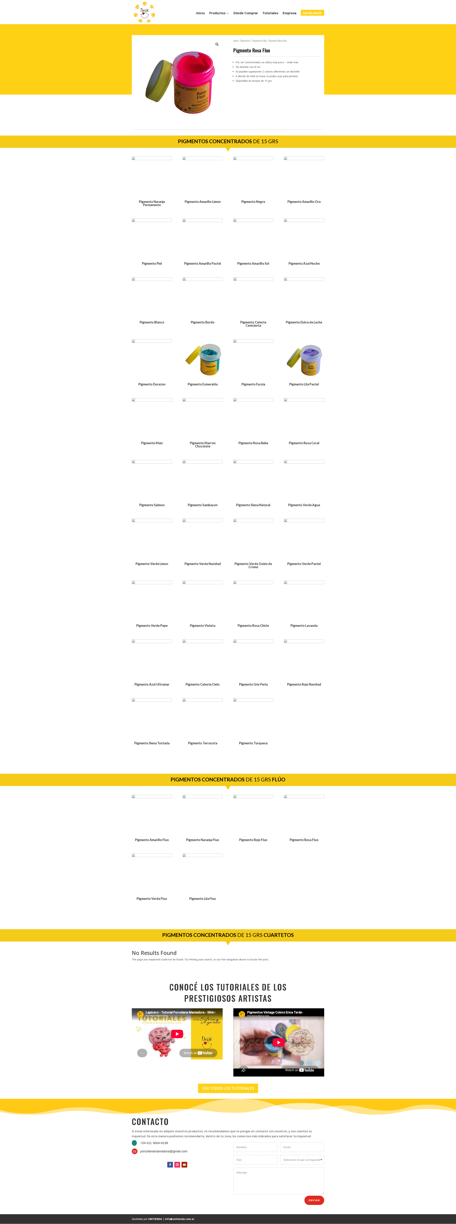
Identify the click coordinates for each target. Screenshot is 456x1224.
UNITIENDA (155, 1219)
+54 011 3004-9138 (154, 1143)
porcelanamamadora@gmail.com (163, 1151)
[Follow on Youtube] (184, 1165)
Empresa (289, 13)
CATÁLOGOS (312, 13)
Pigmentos (245, 40)
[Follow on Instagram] (177, 1165)
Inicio (200, 13)
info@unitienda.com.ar (179, 1219)
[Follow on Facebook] (170, 1165)
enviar (314, 1200)
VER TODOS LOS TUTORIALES (228, 1088)
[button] (217, 44)
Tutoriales (270, 13)
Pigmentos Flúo (259, 40)
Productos (217, 13)
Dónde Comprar (246, 13)
